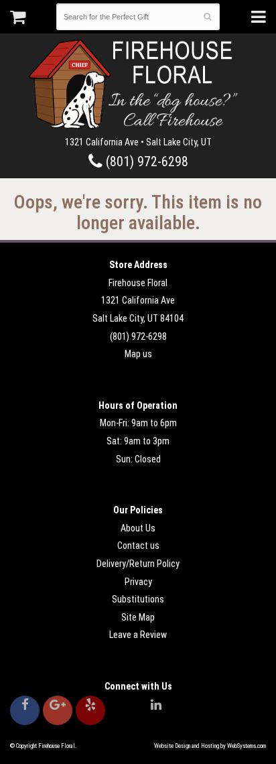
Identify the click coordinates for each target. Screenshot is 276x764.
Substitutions (138, 599)
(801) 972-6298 (145, 162)
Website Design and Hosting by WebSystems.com (210, 746)
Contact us (138, 545)
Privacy (138, 581)
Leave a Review (138, 634)
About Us (138, 528)
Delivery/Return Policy (138, 563)
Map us (138, 353)
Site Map (138, 617)
